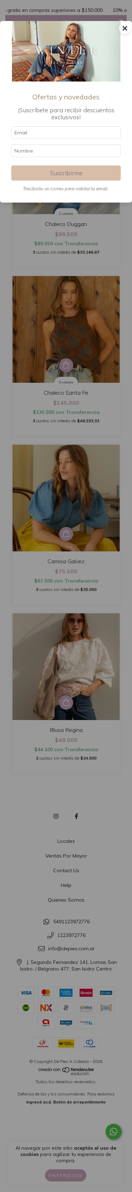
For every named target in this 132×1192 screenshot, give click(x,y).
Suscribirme (66, 173)
